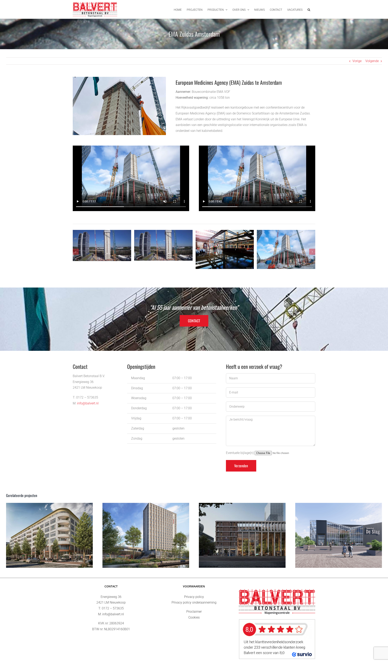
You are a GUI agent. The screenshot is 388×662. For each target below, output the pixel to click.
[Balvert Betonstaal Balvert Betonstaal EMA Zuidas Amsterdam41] (286, 249)
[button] (309, 9)
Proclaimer (194, 611)
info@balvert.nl (88, 403)
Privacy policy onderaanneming (194, 602)
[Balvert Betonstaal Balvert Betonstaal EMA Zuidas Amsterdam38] (102, 245)
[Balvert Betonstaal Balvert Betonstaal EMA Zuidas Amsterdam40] (225, 249)
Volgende (372, 61)
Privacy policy (194, 597)
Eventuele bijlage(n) (240, 453)
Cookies (194, 617)
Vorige (357, 61)
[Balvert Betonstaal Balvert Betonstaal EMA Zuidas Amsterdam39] (163, 245)
